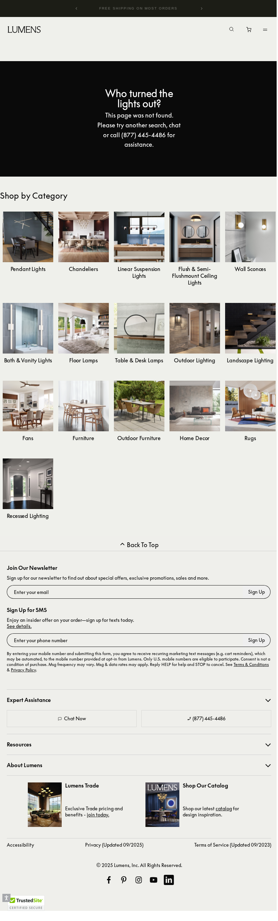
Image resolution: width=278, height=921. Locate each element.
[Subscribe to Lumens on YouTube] (153, 880)
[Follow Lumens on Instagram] (138, 880)
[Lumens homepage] (24, 30)
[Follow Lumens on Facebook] (109, 880)
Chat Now (75, 718)
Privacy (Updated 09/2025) (114, 845)
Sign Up (256, 592)
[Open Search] (226, 30)
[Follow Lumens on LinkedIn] (169, 880)
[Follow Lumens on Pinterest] (123, 880)
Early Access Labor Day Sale (136, 8)
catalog (224, 808)
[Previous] (75, 8)
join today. (98, 814)
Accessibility (20, 845)
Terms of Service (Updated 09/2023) (232, 845)
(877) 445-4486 (209, 718)
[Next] (197, 8)
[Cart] (244, 31)
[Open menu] (260, 30)
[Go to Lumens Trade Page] (45, 804)
